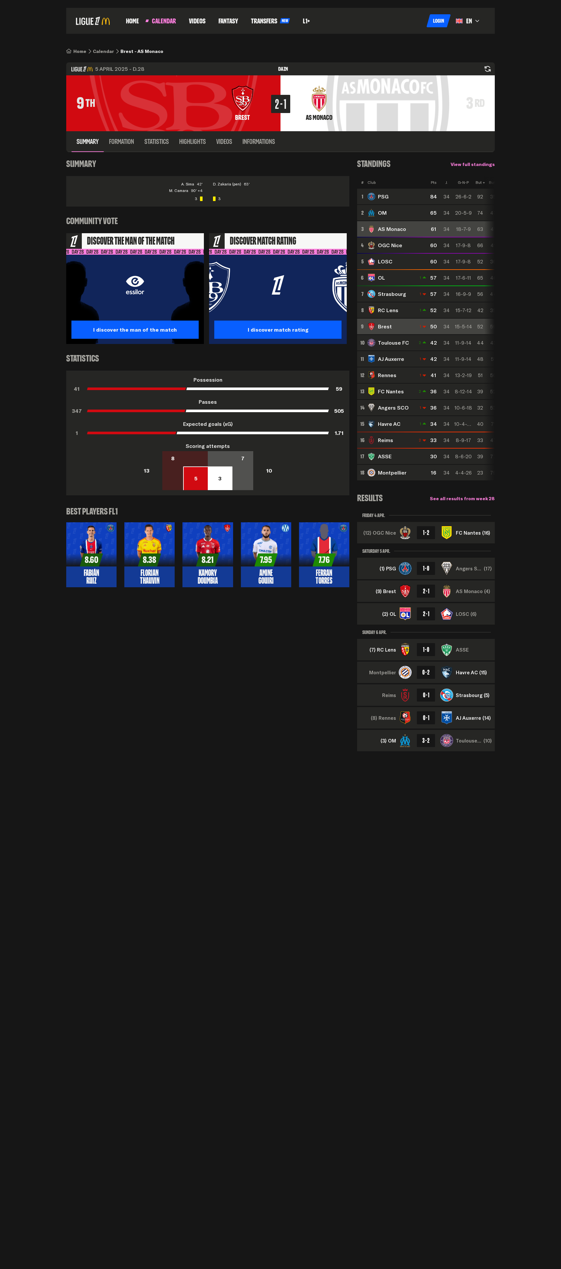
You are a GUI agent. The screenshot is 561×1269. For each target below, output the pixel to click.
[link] (79, 51)
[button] (439, 20)
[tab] (87, 141)
